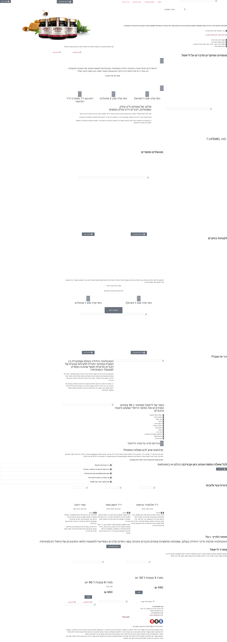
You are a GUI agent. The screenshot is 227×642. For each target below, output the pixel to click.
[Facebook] (161, 621)
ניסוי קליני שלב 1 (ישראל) (147, 98)
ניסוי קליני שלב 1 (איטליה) (88, 302)
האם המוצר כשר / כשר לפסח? (100, 482)
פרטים (158, 513)
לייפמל (160, 2)
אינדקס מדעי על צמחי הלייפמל (144, 443)
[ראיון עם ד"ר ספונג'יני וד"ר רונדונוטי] (80, 94)
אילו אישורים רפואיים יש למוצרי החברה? (96, 469)
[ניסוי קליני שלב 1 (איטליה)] (88, 298)
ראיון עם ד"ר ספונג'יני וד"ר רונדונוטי (79, 100)
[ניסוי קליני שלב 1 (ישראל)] (147, 94)
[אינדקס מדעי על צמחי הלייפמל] (162, 443)
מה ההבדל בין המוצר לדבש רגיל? (99, 477)
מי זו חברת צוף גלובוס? (102, 465)
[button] (65, 73)
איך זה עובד (125, 2)
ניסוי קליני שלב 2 (210, 35)
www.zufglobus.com (156, 615)
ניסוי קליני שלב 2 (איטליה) (113, 98)
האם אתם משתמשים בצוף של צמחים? (97, 473)
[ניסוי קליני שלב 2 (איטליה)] (113, 94)
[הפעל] (113, 164)
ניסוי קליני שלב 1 (222, 35)
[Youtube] (152, 621)
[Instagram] (156, 621)
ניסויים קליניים (137, 2)
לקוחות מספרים (149, 2)
